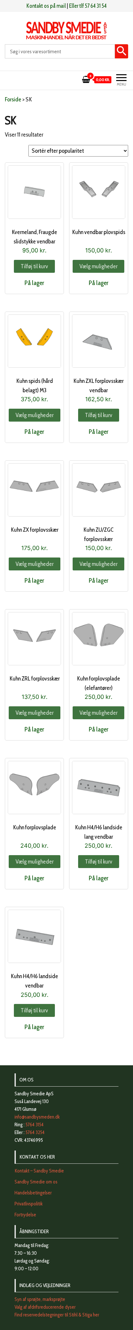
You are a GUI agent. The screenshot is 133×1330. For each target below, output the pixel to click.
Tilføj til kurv (34, 266)
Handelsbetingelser (33, 1193)
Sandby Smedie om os (36, 1182)
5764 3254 (35, 1132)
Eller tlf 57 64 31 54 (88, 6)
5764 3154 (35, 1125)
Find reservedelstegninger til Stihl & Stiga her (57, 1315)
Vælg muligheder (98, 266)
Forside (13, 99)
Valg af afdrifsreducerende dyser (45, 1307)
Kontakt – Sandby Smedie (39, 1171)
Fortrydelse (25, 1215)
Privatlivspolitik (29, 1204)
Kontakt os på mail (46, 6)
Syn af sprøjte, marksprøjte (40, 1299)
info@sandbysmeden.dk (37, 1117)
